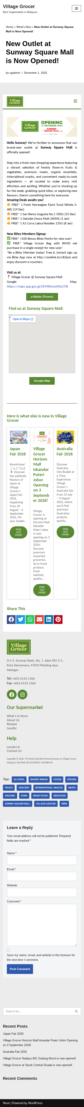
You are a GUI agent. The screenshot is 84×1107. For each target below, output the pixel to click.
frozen (71, 779)
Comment (14, 901)
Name (12, 853)
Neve (6, 1103)
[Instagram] (22, 694)
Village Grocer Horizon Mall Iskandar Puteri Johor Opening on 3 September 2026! (41, 475)
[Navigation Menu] (76, 8)
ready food (40, 795)
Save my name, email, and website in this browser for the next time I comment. (41, 957)
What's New (23, 26)
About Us (13, 720)
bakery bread (39, 779)
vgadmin (15, 72)
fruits (9, 787)
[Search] (76, 1011)
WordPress (35, 1103)
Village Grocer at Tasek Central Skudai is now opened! (37, 1065)
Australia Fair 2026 (15, 1051)
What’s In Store (17, 716)
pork (24, 795)
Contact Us (14, 751)
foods (57, 779)
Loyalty (12, 728)
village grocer (46, 803)
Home (9, 26)
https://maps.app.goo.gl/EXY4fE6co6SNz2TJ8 (37, 286)
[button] (11, 619)
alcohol (19, 779)
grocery (24, 787)
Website (12, 885)
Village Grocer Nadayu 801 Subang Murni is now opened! (39, 1058)
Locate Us (13, 747)
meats (72, 787)
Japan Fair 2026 (13, 1033)
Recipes (12, 724)
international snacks (49, 787)
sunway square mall (17, 803)
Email (11, 869)
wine (64, 803)
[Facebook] (12, 694)
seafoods (60, 795)
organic (10, 795)
